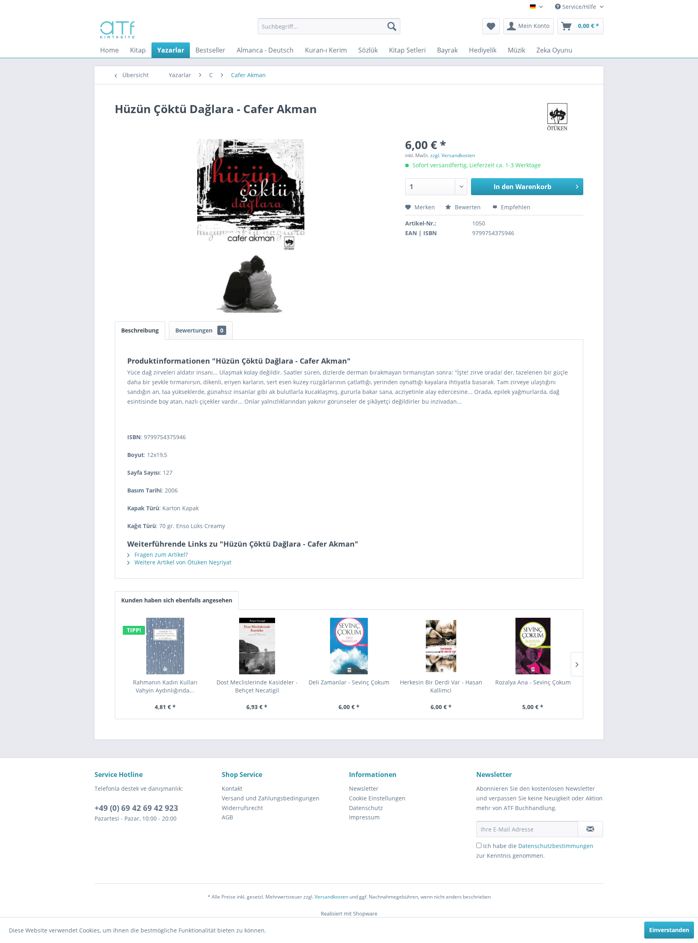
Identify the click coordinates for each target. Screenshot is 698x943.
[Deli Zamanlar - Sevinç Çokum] (349, 646)
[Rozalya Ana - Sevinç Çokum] (533, 646)
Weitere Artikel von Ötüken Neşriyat (182, 562)
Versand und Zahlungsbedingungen (271, 798)
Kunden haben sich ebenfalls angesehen (176, 600)
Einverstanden (669, 930)
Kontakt (232, 788)
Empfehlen (514, 207)
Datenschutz (366, 808)
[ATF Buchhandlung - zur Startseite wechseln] (117, 28)
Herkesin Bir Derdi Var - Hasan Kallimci (441, 686)
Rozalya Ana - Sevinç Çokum (533, 682)
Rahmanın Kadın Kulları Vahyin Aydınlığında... (165, 686)
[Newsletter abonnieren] (590, 829)
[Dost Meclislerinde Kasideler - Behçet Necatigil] (257, 646)
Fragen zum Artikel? (160, 554)
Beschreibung (140, 330)
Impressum (364, 817)
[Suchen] (391, 26)
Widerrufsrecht (242, 808)
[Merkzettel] (491, 26)
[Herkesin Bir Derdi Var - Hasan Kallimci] (441, 646)
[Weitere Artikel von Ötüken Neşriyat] (558, 117)
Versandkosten (331, 896)
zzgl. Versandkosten (452, 155)
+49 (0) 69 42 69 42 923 (136, 808)
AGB (227, 817)
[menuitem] (329, 26)
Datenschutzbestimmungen (555, 846)
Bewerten (467, 207)
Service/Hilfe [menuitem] (579, 7)
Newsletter (363, 788)
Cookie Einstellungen (377, 798)
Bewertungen (199, 330)
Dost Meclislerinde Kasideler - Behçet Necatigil (257, 686)
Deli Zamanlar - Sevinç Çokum (349, 682)
